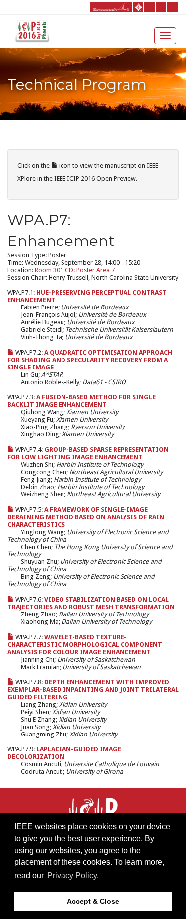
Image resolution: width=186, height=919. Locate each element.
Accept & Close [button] (93, 901)
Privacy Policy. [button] (73, 875)
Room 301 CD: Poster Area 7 (75, 270)
